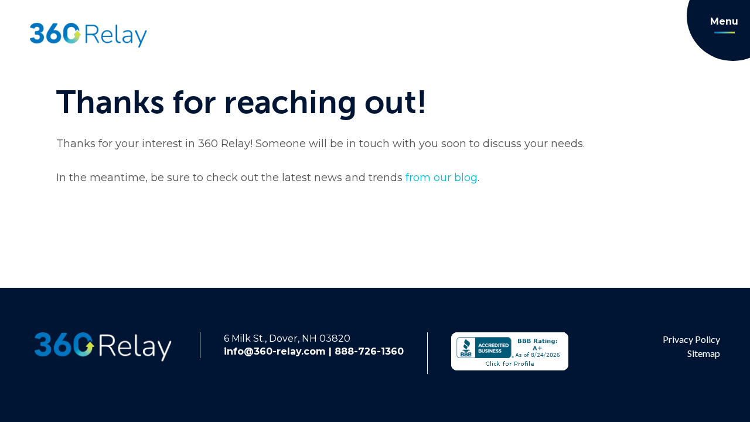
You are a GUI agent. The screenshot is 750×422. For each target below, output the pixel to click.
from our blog (440, 177)
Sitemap (703, 353)
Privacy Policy (691, 339)
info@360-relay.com (275, 351)
